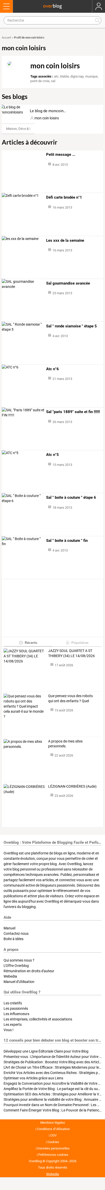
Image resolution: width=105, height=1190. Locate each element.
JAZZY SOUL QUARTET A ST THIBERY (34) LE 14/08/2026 (71, 653)
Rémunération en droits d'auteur (29, 971)
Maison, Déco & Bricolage (24, 129)
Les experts (13, 1024)
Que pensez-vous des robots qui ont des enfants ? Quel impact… (70, 698)
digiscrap (77, 76)
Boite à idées (13, 939)
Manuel (9, 928)
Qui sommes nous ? (19, 960)
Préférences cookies (53, 1155)
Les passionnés (16, 1008)
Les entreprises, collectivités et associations (38, 1019)
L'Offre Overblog (16, 966)
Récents (31, 642)
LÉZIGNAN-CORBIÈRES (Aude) (72, 786)
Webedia (10, 976)
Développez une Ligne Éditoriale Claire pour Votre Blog (46, 1051)
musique (91, 76)
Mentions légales (52, 1122)
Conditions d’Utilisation (53, 1129)
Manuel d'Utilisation (19, 982)
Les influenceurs (16, 1014)
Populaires (79, 642)
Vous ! (9, 1030)
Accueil (6, 37)
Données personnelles (53, 1148)
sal (53, 81)
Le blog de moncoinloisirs (52, 111)
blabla (64, 76)
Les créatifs (13, 1003)
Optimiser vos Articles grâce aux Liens (33, 1078)
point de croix (39, 81)
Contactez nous (16, 933)
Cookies (53, 1142)
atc (56, 76)
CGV (53, 1135)
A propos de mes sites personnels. (65, 743)
